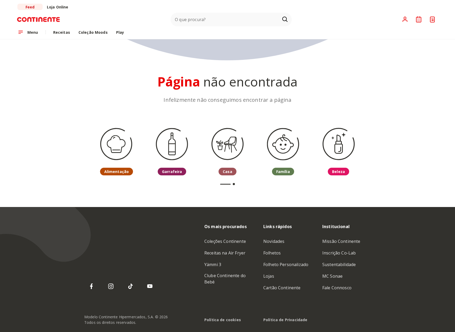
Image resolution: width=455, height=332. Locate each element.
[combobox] (231, 19)
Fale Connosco (337, 288)
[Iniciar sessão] (405, 19)
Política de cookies (222, 319)
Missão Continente (341, 241)
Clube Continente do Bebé (225, 279)
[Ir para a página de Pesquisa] (285, 19)
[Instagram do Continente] (111, 286)
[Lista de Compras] (432, 19)
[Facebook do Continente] (91, 286)
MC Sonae (332, 276)
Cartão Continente (282, 288)
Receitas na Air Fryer (224, 253)
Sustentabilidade (339, 264)
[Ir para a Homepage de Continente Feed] (41, 19)
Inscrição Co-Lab (339, 253)
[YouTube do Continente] (150, 286)
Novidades (273, 241)
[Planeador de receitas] (418, 19)
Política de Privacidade (285, 319)
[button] (225, 184)
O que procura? (190, 19)
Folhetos (272, 253)
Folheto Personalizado (285, 264)
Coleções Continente (225, 241)
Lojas (268, 276)
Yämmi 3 (212, 264)
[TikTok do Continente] (130, 286)
